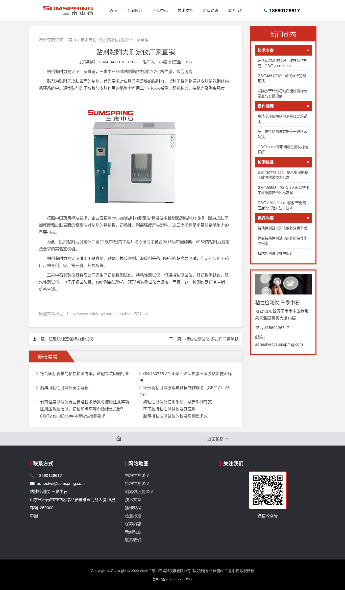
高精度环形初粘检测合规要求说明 (282, 118)
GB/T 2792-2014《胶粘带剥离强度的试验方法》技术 (282, 205)
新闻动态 (210, 10)
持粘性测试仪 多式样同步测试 (212, 339)
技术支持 (185, 10)
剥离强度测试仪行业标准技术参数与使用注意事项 (84, 402)
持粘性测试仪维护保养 (275, 253)
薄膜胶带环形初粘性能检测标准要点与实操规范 (282, 93)
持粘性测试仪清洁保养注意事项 (282, 228)
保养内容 (266, 218)
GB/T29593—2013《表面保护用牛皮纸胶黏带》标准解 (283, 190)
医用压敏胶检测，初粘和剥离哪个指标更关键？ (82, 409)
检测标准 (266, 162)
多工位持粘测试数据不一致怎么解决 (282, 134)
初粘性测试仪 (137, 475)
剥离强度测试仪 (139, 491)
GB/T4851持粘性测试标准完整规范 (282, 78)
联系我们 (235, 10)
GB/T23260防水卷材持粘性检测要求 (72, 416)
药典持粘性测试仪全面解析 (64, 387)
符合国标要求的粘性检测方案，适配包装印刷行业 (84, 373)
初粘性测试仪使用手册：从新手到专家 (177, 402)
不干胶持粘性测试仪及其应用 (169, 409)
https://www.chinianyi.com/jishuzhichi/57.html (107, 313)
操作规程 (266, 106)
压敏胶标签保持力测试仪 (71, 339)
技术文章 (266, 50)
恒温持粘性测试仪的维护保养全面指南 (282, 240)
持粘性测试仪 (137, 483)
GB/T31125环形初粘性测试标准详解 (283, 149)
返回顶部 (218, 439)
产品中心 (160, 10)
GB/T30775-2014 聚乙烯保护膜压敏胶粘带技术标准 (283, 174)
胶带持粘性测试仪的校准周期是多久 (175, 416)
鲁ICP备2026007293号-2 (172, 578)
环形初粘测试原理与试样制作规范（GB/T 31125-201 (282, 63)
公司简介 (134, 10)
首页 (113, 10)
